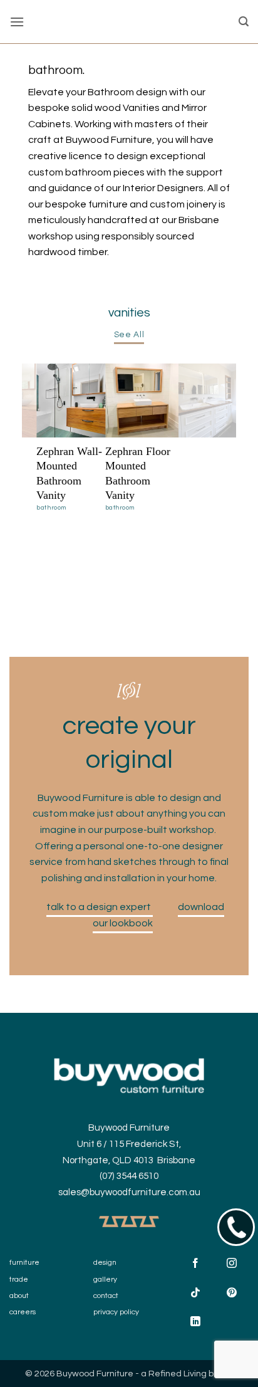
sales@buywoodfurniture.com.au (129, 1192)
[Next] (224, 431)
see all (129, 334)
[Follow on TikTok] (195, 1294)
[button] (16, 21)
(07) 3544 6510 (129, 1176)
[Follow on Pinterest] (231, 1294)
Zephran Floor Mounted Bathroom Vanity (137, 473)
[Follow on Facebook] (195, 1265)
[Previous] (37, 431)
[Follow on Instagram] (231, 1265)
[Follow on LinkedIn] (195, 1322)
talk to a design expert (99, 907)
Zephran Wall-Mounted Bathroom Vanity (69, 473)
